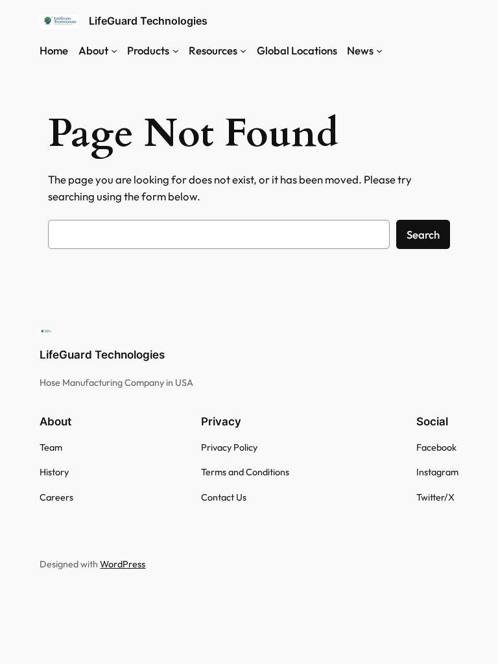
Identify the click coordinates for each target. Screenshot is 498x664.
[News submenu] (379, 50)
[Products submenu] (175, 50)
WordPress (122, 564)
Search (423, 234)
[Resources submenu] (243, 50)
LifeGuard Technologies (148, 20)
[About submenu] (114, 50)
